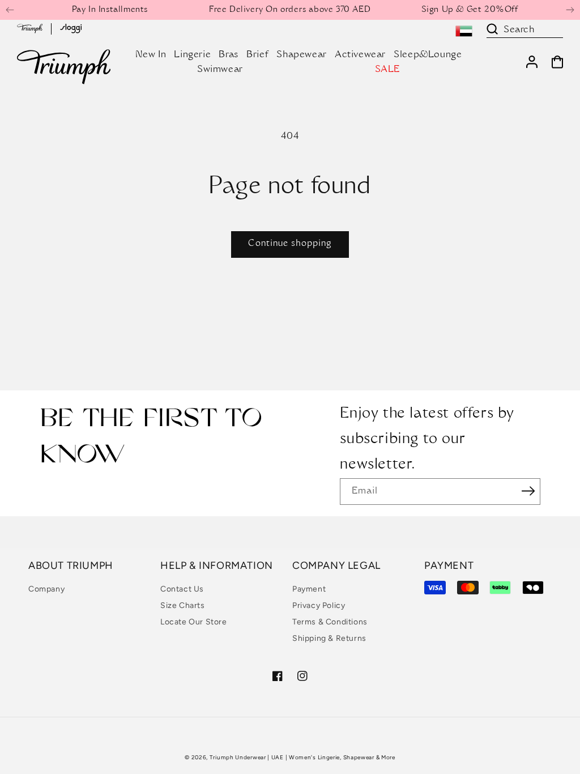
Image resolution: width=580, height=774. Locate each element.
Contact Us (182, 589)
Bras (228, 54)
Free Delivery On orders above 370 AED (289, 10)
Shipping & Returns (329, 638)
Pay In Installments (110, 10)
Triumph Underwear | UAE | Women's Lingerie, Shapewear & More (302, 757)
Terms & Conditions (330, 622)
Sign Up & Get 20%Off (469, 10)
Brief (257, 54)
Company (46, 589)
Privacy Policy (318, 605)
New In (151, 54)
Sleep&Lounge (428, 54)
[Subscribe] (527, 490)
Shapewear (301, 54)
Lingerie (192, 54)
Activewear (360, 54)
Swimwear (220, 69)
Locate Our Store (193, 622)
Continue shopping (290, 244)
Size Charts (182, 605)
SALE (387, 69)
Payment (309, 589)
